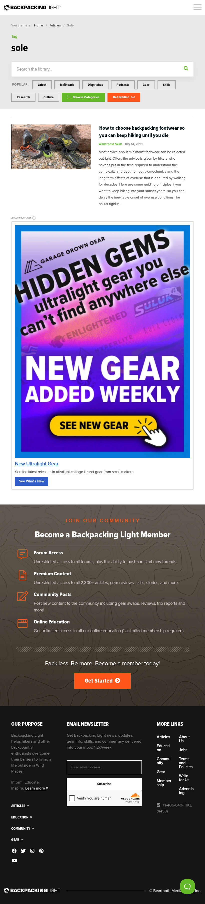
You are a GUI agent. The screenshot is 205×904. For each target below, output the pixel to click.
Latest (42, 85)
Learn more (35, 788)
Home (38, 25)
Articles (55, 25)
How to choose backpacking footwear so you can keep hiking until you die (142, 131)
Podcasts (122, 85)
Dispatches (95, 85)
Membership (164, 782)
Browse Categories (86, 97)
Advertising (186, 790)
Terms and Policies (185, 762)
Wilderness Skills (110, 144)
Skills (166, 85)
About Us (184, 738)
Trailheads (67, 85)
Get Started (99, 680)
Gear (146, 85)
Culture (49, 97)
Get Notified (121, 97)
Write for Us (184, 777)
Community (21, 828)
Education (20, 817)
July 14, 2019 (133, 144)
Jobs (183, 749)
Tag (14, 36)
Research (23, 97)
